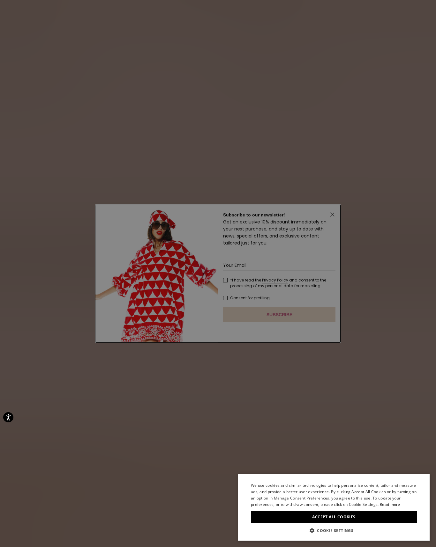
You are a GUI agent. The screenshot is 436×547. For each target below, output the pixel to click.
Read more (390, 504)
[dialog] (334, 507)
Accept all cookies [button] (333, 517)
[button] (334, 530)
